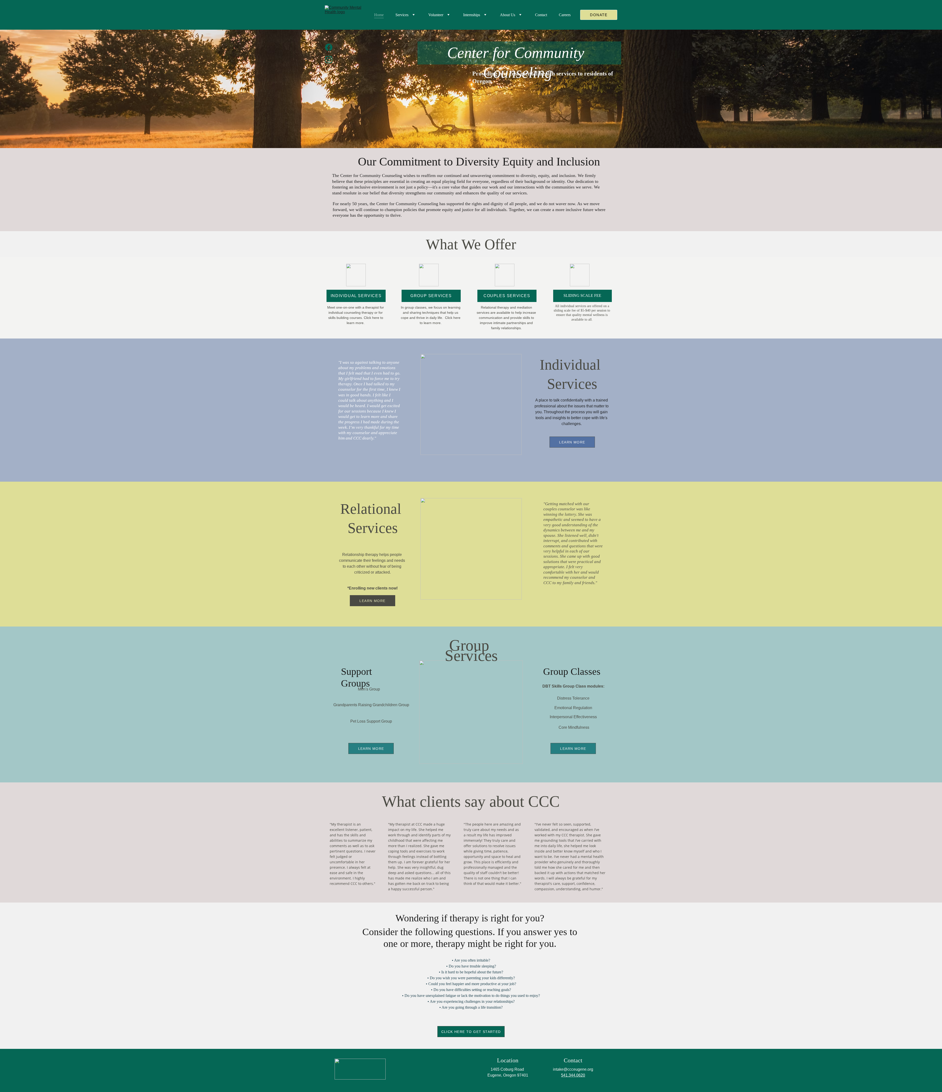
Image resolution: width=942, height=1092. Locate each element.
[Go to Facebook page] (328, 50)
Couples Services (507, 296)
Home (379, 15)
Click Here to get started (471, 1032)
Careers (565, 15)
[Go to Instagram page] (328, 59)
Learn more (572, 442)
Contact (541, 15)
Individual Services (356, 296)
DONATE (598, 15)
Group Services (431, 296)
